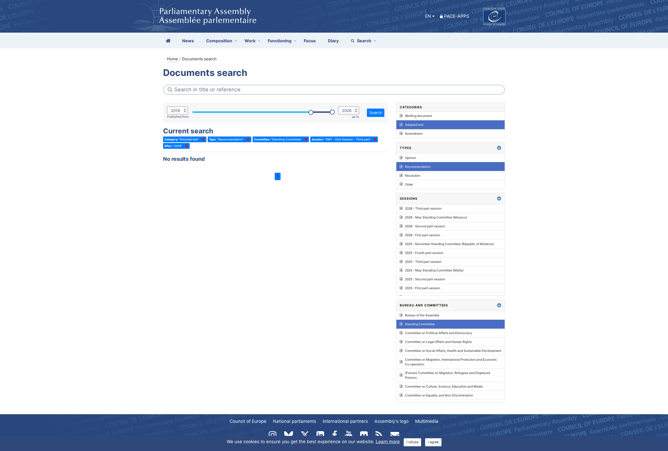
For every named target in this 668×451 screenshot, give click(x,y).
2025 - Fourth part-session (424, 253)
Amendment (413, 133)
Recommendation (418, 167)
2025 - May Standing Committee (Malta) (434, 270)
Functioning (279, 40)
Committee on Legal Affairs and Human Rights (438, 342)
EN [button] (428, 16)
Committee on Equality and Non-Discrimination (439, 395)
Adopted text (414, 125)
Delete (202, 139)
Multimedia (426, 421)
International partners (345, 421)
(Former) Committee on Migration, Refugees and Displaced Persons (447, 375)
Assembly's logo (391, 421)
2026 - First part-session (422, 235)
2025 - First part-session (422, 288)
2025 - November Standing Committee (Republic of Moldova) (449, 244)
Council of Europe (248, 421)
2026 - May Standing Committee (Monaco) (436, 217)
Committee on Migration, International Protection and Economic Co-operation (451, 362)
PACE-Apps (456, 16)
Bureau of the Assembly (422, 315)
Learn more (388, 441)
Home (172, 58)
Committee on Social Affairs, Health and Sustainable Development (453, 351)
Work (249, 40)
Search (364, 40)
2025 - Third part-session (423, 262)
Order (409, 184)
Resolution (412, 175)
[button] (499, 147)
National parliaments (294, 421)
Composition (219, 40)
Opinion (410, 158)
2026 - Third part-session (423, 208)
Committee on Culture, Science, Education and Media (444, 386)
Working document (418, 116)
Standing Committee (420, 324)
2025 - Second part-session (425, 279)
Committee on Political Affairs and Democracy (438, 333)
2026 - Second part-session (425, 226)
